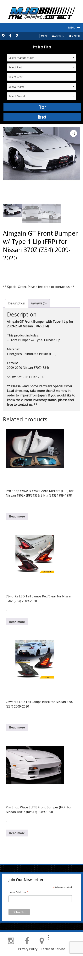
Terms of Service (53, 949)
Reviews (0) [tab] (38, 303)
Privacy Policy (27, 949)
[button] (73, 133)
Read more (17, 516)
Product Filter (42, 46)
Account (60, 36)
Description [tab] (16, 303)
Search (75, 36)
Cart (46, 36)
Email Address (18, 892)
